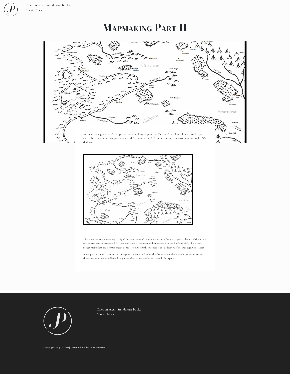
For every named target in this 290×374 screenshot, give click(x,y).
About (29, 9)
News (39, 9)
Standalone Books (58, 5)
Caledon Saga (35, 5)
